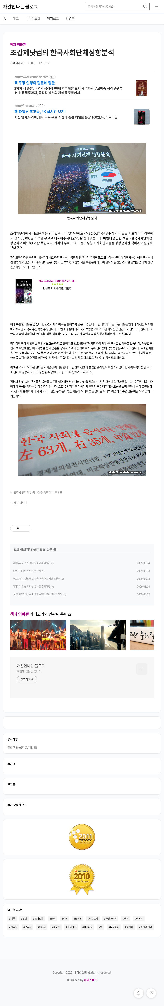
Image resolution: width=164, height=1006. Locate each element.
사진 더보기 (20, 503)
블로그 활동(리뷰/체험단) (22, 747)
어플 (13, 918)
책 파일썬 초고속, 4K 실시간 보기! (40, 111)
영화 (53, 918)
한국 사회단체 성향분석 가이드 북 (57, 281)
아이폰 (42, 927)
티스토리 (93, 918)
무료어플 (114, 927)
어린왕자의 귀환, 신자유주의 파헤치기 (31, 563)
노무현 (78, 918)
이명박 (139, 918)
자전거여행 (111, 918)
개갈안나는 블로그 (20, 6)
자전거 (129, 927)
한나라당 (88, 927)
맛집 (25, 918)
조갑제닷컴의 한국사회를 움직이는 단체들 (38, 492)
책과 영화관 (18, 44)
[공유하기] (22, 528)
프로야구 (71, 927)
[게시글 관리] (27, 528)
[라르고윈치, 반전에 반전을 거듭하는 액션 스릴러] (98, 648)
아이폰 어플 (146, 927)
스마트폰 (39, 918)
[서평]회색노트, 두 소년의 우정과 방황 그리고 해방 (37, 594)
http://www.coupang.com (31, 76)
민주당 (14, 927)
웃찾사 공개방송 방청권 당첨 (27, 571)
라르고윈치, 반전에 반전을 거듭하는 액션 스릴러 (36, 578)
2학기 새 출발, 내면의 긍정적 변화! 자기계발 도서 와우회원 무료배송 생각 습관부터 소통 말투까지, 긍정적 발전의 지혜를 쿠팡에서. (68, 90)
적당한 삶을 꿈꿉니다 (29, 671)
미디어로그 (32, 18)
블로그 (56, 927)
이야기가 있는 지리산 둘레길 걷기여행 (31, 586)
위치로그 (53, 18)
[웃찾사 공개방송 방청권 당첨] (38, 648)
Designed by (82, 980)
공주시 (28, 927)
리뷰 (65, 918)
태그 (16, 18)
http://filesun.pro (25, 105)
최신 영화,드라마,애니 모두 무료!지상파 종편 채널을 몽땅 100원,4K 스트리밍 (65, 117)
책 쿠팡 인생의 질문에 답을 (34, 82)
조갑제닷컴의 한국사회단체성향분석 (62, 52)
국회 (126, 918)
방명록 (70, 18)
